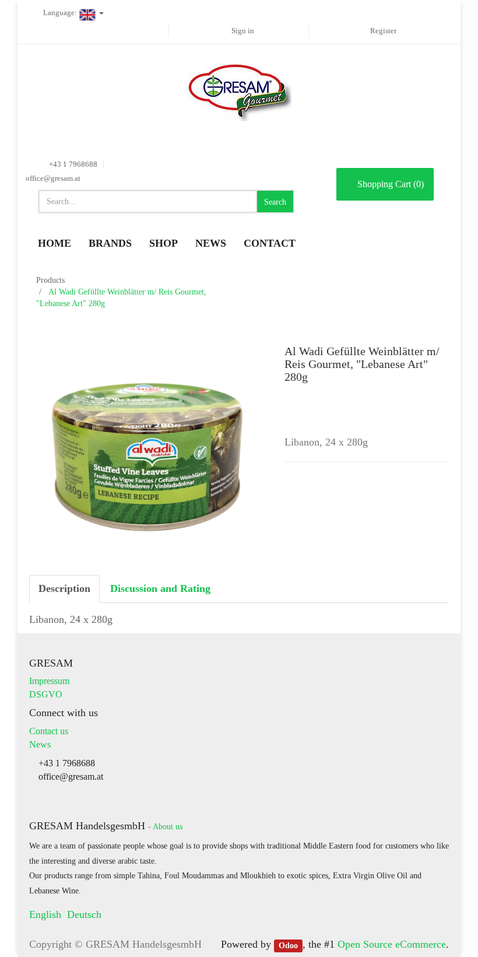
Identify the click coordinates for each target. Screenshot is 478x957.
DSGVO (45, 694)
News (40, 744)
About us (167, 826)
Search (275, 202)
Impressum (49, 681)
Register (383, 30)
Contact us (48, 731)
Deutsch (84, 914)
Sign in (242, 30)
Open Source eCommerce (392, 944)
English (45, 914)
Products (50, 280)
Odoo (288, 945)
